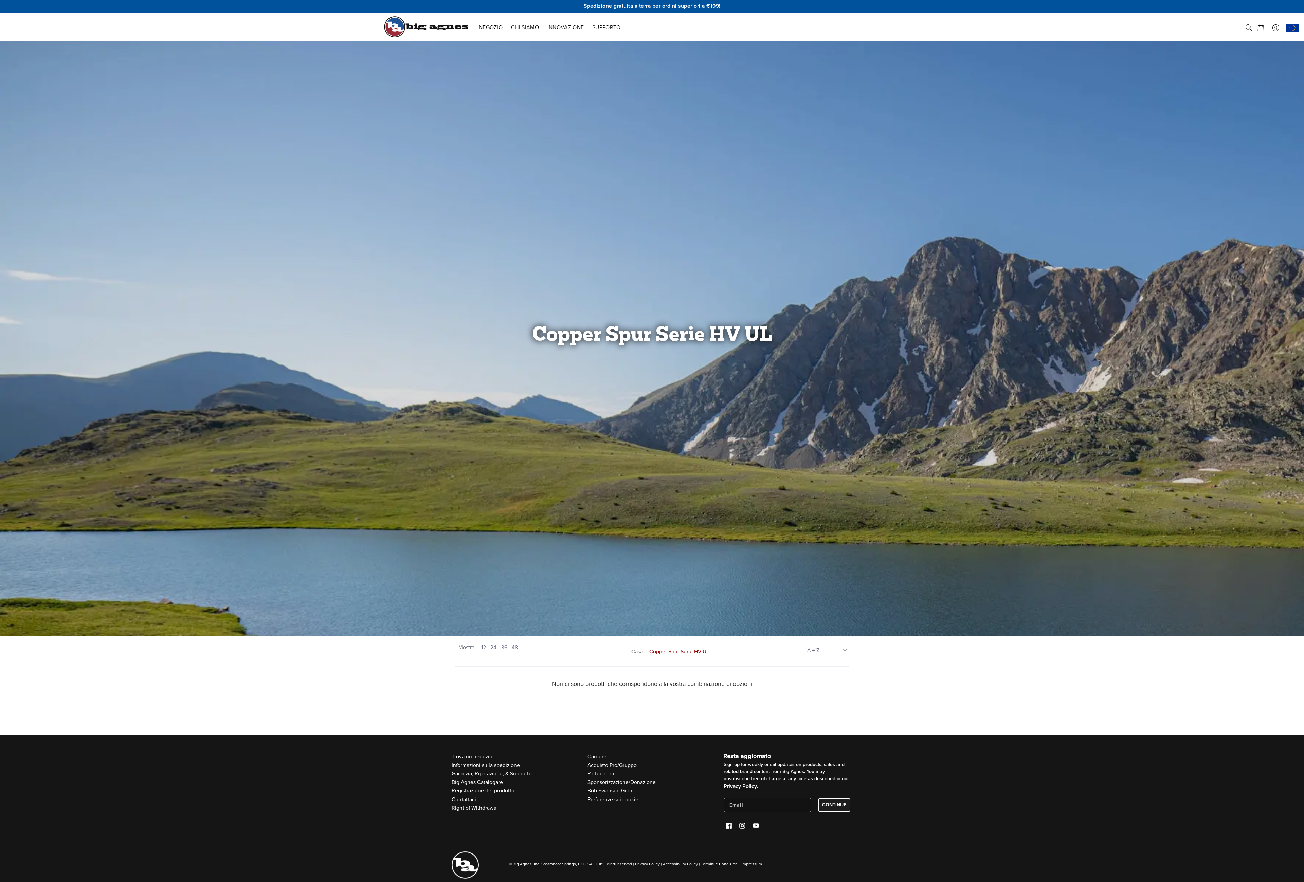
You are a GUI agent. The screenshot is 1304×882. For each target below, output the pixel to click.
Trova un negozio (472, 757)
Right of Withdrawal (475, 808)
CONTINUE (834, 804)
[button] (1261, 28)
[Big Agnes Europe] (426, 27)
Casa (637, 651)
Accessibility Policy (680, 864)
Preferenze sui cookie (612, 799)
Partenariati (600, 773)
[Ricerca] (1249, 28)
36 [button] (504, 647)
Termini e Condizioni (720, 864)
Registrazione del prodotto (483, 790)
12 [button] (483, 647)
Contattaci (464, 799)
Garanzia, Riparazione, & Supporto (492, 773)
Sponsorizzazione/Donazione (621, 782)
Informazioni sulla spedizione (486, 765)
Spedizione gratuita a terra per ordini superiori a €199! (652, 6)
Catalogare (477, 782)
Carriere (596, 757)
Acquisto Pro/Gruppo (612, 765)
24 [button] (493, 647)
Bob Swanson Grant (610, 790)
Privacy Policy (740, 786)
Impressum (752, 864)
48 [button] (515, 647)
